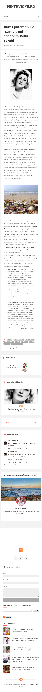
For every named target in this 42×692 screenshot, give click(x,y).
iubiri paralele (9, 341)
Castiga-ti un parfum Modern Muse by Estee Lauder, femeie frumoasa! (25, 639)
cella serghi (30, 339)
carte (10, 339)
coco (10, 451)
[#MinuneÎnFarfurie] (18, 517)
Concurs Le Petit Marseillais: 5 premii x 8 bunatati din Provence (25, 630)
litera (32, 341)
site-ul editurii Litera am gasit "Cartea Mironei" (21, 247)
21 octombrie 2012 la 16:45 (17, 449)
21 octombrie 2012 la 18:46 (17, 462)
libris (17, 341)
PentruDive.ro (21, 6)
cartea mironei (18, 339)
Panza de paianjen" (13, 302)
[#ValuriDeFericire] (21, 517)
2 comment (21, 45)
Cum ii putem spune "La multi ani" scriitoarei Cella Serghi (20, 410)
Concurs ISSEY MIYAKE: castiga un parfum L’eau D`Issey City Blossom (23, 649)
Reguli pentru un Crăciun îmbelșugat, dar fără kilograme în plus (24, 668)
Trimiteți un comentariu (11, 465)
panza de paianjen (17, 344)
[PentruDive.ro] (24, 517)
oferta (7, 344)
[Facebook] (26, 517)
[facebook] (16, 558)
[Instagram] (15, 517)
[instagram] (21, 558)
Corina (10, 440)
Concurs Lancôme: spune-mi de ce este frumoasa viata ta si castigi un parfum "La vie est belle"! (25, 659)
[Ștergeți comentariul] (26, 449)
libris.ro (24, 341)
